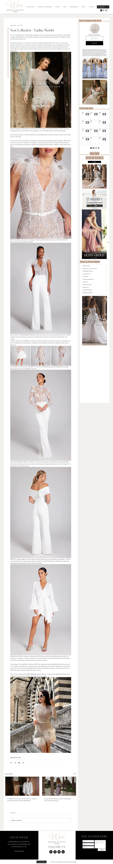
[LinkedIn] (101, 10)
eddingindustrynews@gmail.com (19, 841)
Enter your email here (94, 34)
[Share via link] (23, 762)
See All (74, 773)
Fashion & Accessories (15, 757)
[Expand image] (20, 356)
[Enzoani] (59, 786)
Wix (75, 862)
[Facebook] (104, 10)
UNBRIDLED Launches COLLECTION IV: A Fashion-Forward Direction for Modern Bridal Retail (22, 800)
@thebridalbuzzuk (24, 844)
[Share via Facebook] (11, 762)
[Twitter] (91, 148)
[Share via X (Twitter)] (15, 762)
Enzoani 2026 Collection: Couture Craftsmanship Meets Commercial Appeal (57, 800)
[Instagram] (106, 10)
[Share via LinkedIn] (19, 762)
